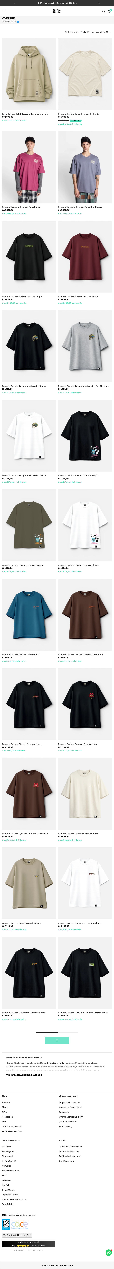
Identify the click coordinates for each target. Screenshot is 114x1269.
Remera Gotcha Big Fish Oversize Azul (21, 654)
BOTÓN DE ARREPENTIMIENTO (17, 1235)
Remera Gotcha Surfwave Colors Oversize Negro (83, 1012)
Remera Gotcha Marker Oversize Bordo (78, 296)
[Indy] (57, 11)
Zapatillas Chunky (10, 1194)
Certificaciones (66, 1161)
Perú (33, 1250)
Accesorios (7, 1117)
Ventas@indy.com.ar (25, 1215)
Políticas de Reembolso (70, 1156)
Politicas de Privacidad (69, 1151)
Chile (28, 1250)
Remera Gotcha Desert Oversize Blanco (78, 834)
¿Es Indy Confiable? (68, 1122)
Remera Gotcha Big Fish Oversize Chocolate (80, 654)
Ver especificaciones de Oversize (24, 1075)
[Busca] (103, 11)
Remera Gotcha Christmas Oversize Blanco (80, 923)
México (40, 1250)
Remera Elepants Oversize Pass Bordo (21, 207)
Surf (4, 1122)
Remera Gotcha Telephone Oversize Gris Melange (83, 386)
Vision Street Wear (10, 1171)
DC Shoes (6, 1146)
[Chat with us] (108, 1252)
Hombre (6, 1102)
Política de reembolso (12, 1131)
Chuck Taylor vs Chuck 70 (14, 1199)
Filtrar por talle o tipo (58, 1265)
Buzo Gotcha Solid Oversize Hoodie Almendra (25, 114)
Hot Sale (6, 1185)
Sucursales (64, 1112)
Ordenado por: (72, 32)
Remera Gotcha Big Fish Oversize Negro (22, 744)
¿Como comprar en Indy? (71, 1117)
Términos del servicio (12, 1126)
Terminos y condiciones (70, 1146)
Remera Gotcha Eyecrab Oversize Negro (78, 744)
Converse (6, 1166)
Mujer (4, 1107)
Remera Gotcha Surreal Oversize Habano (23, 565)
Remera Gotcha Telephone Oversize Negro (24, 386)
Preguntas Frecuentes (69, 1102)
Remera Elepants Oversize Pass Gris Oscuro (80, 207)
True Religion (8, 1204)
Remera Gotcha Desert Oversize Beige (21, 923)
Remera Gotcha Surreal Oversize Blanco (78, 565)
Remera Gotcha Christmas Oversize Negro (23, 1012)
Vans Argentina (9, 1151)
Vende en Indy (65, 1126)
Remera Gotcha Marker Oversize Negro (22, 296)
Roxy (4, 1175)
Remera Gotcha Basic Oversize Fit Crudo (78, 114)
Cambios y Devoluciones (70, 1107)
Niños (4, 1112)
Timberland (7, 1156)
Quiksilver (6, 1180)
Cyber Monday (9, 1190)
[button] (15, 3)
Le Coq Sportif (9, 1161)
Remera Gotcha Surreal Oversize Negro (78, 475)
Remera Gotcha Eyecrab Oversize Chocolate (25, 834)
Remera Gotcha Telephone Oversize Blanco (24, 475)
